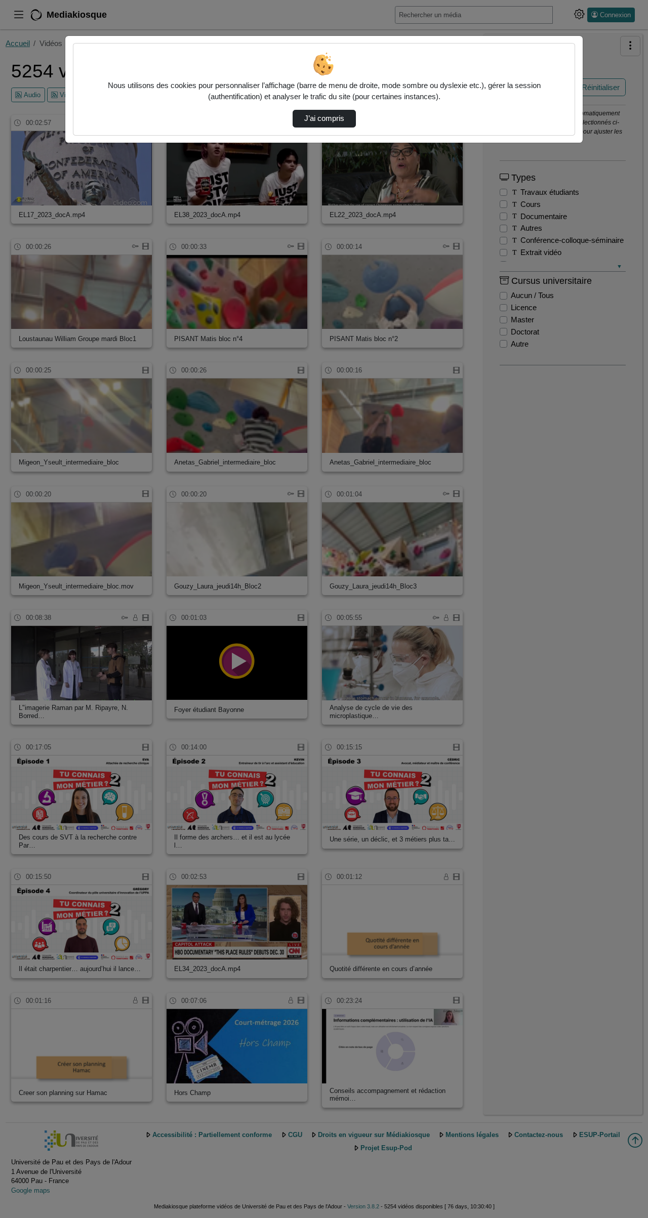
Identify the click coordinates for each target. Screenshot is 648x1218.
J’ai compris (324, 118)
